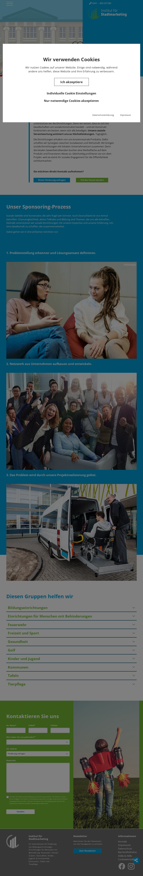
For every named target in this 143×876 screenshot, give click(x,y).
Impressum (125, 115)
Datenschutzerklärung (103, 115)
